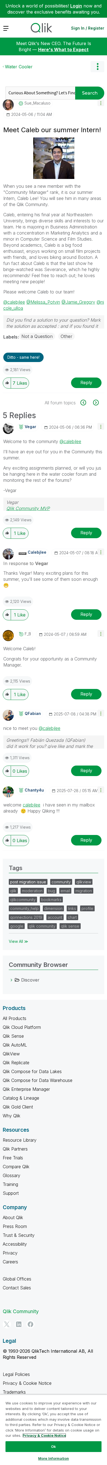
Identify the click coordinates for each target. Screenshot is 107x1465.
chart (72, 917)
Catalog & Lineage (21, 1098)
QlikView (11, 1054)
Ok (53, 1446)
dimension (53, 908)
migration (83, 890)
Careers (10, 1261)
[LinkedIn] (19, 1324)
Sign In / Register (87, 28)
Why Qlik (11, 1115)
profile (87, 908)
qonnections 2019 (26, 917)
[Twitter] (7, 1324)
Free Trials (13, 1157)
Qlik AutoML (15, 1045)
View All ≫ (18, 941)
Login (76, 6)
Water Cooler (19, 66)
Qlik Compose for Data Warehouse (37, 1080)
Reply (86, 382)
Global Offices (17, 1279)
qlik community (42, 926)
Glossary (11, 1175)
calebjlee (31, 805)
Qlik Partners (15, 1149)
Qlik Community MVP (28, 508)
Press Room (15, 1226)
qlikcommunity (23, 899)
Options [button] (97, 66)
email (65, 890)
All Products (14, 1018)
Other (66, 336)
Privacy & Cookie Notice (27, 1383)
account (55, 917)
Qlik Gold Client (18, 1107)
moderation (32, 890)
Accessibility (15, 1244)
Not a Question (37, 336)
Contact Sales (17, 1287)
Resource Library (19, 1140)
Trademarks (14, 1392)
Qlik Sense (13, 1036)
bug (51, 890)
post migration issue (28, 881)
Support (11, 1193)
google (16, 926)
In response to (25, 563)
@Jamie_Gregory (78, 302)
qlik (13, 890)
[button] (100, 102)
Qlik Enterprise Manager (26, 1089)
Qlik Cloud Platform (22, 1027)
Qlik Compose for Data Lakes (32, 1071)
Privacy (10, 1253)
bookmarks (51, 899)
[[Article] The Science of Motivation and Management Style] (95, 402)
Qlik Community (21, 1311)
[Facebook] (30, 1324)
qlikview (83, 881)
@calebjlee (14, 302)
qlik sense (70, 926)
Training (10, 1184)
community (61, 881)
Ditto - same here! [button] (23, 357)
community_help (24, 908)
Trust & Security (19, 1235)
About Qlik (13, 1217)
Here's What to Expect (63, 49)
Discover (30, 980)
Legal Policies (16, 1374)
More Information (53, 1458)
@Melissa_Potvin (43, 302)
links (72, 908)
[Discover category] (11, 979)
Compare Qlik (16, 1166)
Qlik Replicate (16, 1062)
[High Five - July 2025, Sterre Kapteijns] (86, 402)
